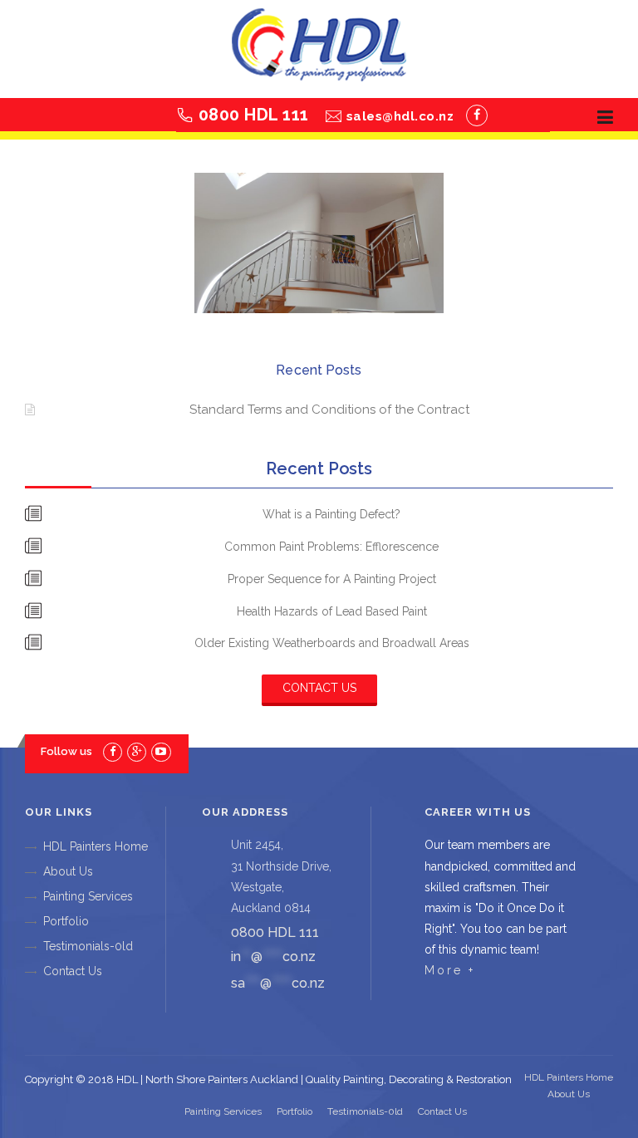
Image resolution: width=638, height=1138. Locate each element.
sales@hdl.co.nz (400, 116)
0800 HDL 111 (254, 115)
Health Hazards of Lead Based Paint (332, 611)
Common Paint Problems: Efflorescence (331, 546)
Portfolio (66, 921)
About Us (68, 871)
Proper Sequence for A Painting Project (332, 579)
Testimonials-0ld (88, 946)
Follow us (66, 751)
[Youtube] (160, 751)
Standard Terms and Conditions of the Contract (329, 409)
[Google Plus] (136, 751)
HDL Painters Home (95, 846)
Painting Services (88, 896)
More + (450, 970)
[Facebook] (477, 115)
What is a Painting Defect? (331, 514)
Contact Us (319, 687)
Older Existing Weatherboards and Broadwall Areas (331, 643)
